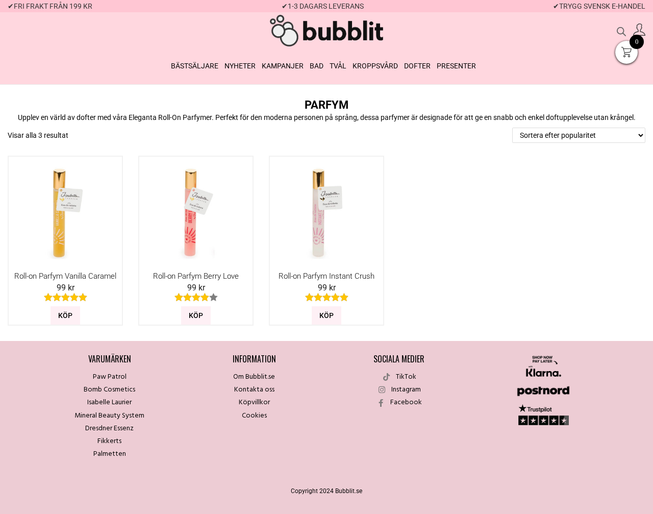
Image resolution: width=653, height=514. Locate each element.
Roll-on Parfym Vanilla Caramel (65, 276)
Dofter (417, 66)
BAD (316, 66)
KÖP (65, 315)
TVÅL (338, 66)
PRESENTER (456, 66)
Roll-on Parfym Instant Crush (326, 276)
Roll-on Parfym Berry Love (196, 276)
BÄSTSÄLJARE (194, 66)
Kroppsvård (375, 66)
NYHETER (240, 66)
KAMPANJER (283, 66)
